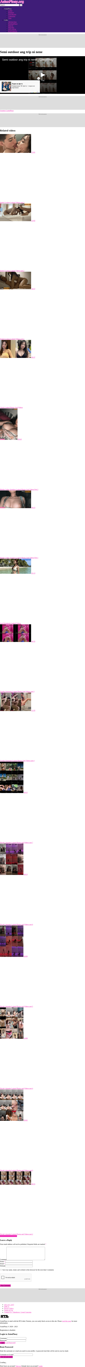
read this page (66, 1321)
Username (3, 1338)
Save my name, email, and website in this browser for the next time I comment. (28, 1270)
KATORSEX (12, 31)
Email (2, 1264)
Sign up (18, 1366)
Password (3, 1340)
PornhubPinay (13, 24)
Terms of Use (8, 1310)
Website (2, 1266)
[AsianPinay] (12, 3)
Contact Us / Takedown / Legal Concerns (17, 1312)
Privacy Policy (9, 1308)
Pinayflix (11, 27)
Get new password (6, 1357)
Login (2, 1343)
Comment (3, 1259)
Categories (11, 16)
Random (11, 12)
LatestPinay (10, 111)
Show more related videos (8, 1236)
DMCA (6, 1306)
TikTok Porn (12, 22)
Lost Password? (10, 1343)
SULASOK (12, 29)
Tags (9, 18)
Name (2, 1261)
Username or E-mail (6, 1354)
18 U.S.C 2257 (9, 1305)
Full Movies (12, 14)
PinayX (10, 26)
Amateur (3, 111)
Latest (10, 11)
